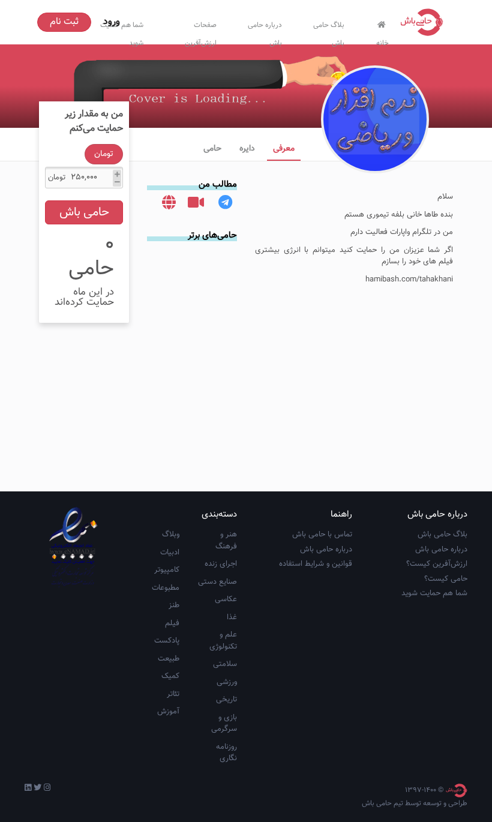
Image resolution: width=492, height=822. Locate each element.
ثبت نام (64, 21)
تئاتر (173, 694)
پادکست (166, 641)
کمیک (170, 676)
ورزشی (227, 682)
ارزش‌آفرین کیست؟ (436, 564)
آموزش (168, 712)
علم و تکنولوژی (223, 641)
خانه (382, 40)
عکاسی (226, 599)
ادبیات (169, 553)
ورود (111, 21)
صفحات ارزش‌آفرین (201, 31)
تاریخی (226, 700)
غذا (232, 617)
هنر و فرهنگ (226, 541)
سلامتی (225, 664)
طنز (174, 605)
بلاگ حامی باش (328, 31)
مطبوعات (165, 588)
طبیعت (168, 659)
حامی (212, 148)
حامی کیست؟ (445, 579)
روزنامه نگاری (226, 753)
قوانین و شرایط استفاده (315, 564)
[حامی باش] (425, 22)
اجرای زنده (221, 564)
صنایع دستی (217, 582)
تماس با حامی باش (322, 535)
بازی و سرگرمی (224, 724)
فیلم (172, 623)
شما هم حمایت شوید (434, 593)
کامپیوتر (166, 570)
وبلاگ (170, 535)
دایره (247, 148)
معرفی (284, 148)
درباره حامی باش (265, 31)
